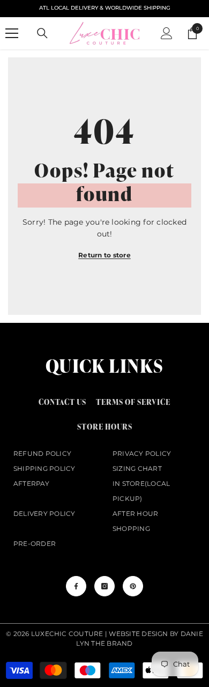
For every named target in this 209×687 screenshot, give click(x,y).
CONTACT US (62, 402)
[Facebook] (76, 586)
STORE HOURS (104, 427)
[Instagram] (104, 586)
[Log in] (167, 33)
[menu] (11, 33)
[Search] (42, 33)
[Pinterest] (133, 586)
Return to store (104, 255)
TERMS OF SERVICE (133, 402)
